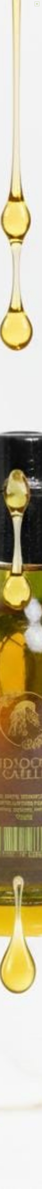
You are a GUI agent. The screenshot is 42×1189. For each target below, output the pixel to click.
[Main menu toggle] (37, 4)
